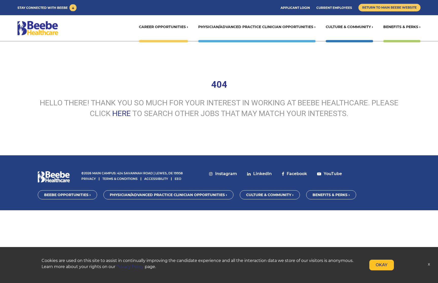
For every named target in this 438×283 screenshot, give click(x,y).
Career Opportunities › (163, 27)
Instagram (226, 173)
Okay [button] (382, 264)
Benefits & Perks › (402, 27)
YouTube (333, 173)
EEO (178, 179)
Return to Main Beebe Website (389, 7)
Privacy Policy (130, 266)
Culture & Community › (349, 27)
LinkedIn (262, 173)
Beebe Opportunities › (67, 195)
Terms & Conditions (120, 179)
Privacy (88, 179)
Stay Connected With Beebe (42, 8)
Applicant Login (295, 8)
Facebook (297, 173)
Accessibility (156, 179)
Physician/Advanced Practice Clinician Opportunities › (257, 27)
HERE (121, 113)
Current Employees (334, 8)
